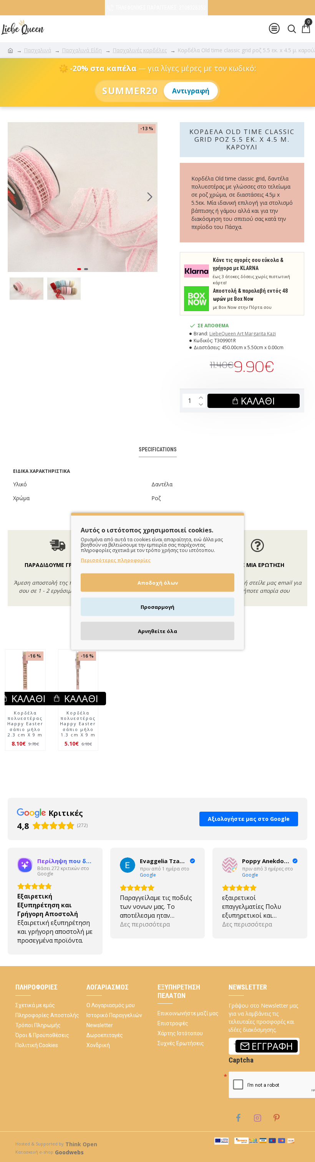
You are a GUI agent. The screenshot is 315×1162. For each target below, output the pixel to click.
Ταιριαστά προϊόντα (140, 649)
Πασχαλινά (37, 50)
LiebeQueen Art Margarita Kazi (242, 333)
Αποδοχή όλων (158, 582)
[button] (15, 197)
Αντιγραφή (190, 90)
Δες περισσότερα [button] (42, 940)
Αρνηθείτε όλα (157, 630)
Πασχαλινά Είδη (82, 50)
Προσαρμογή (157, 606)
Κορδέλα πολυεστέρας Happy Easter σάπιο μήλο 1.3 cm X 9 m (78, 739)
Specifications (158, 449)
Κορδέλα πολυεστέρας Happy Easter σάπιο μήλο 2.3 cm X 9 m (25, 739)
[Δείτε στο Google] (25, 881)
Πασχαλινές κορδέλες (140, 50)
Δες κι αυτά (185, 649)
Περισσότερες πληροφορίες (116, 560)
